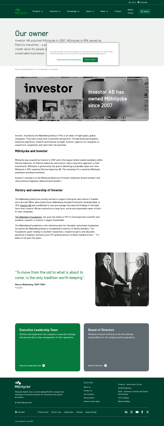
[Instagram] (131, 412)
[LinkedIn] (126, 412)
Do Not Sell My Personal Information (69, 59)
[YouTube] (137, 412)
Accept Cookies (90, 59)
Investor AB (25, 205)
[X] (147, 412)
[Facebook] (142, 412)
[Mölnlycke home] (21, 11)
